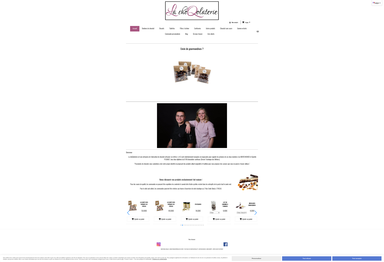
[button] (180, 225)
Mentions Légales (165, 249)
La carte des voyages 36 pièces (171, 204)
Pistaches (198, 204)
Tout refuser (307, 258)
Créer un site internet (218, 249)
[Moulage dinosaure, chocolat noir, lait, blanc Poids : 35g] (240, 205)
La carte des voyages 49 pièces (144, 204)
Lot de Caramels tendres (225, 204)
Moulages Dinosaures (252, 204)
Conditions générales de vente (177, 249)
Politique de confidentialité (191, 249)
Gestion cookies (202, 249)
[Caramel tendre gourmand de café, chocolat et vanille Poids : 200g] (213, 205)
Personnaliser (256, 258)
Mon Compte (209, 249)
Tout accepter (357, 258)
